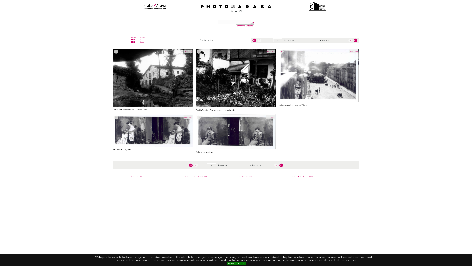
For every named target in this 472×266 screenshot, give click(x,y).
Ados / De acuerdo (236, 263)
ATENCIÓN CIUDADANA (302, 177)
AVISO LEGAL (136, 177)
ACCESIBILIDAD (245, 177)
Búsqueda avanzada (245, 26)
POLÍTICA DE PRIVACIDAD (196, 177)
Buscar (252, 22)
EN (240, 11)
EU (231, 11)
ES (236, 11)
